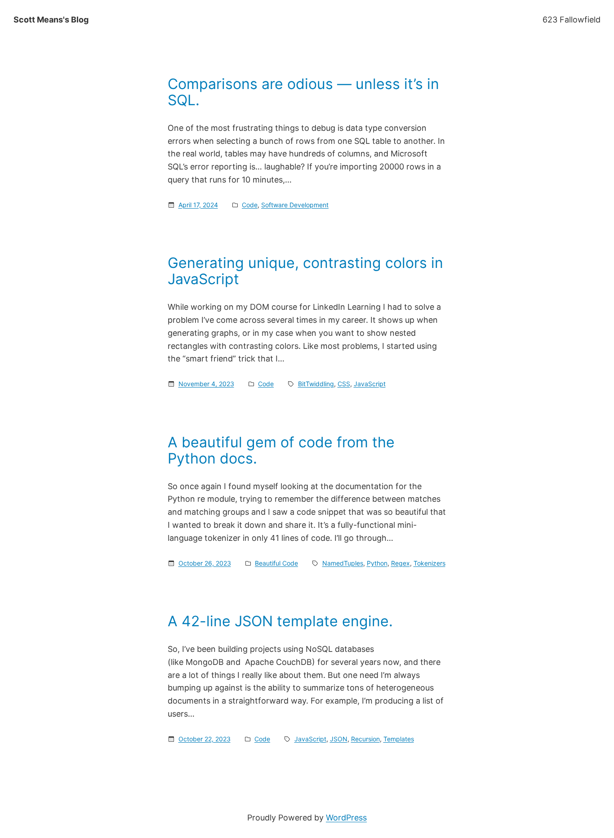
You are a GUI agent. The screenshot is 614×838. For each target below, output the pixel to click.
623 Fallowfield (572, 19)
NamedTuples (342, 563)
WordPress (346, 817)
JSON (338, 739)
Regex (400, 563)
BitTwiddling (316, 384)
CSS (344, 384)
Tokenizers (429, 563)
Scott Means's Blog (51, 19)
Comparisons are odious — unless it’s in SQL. (303, 92)
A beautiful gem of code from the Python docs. (281, 450)
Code (250, 205)
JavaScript (370, 384)
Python (377, 563)
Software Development (295, 205)
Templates (398, 739)
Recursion (365, 739)
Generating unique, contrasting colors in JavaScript (305, 271)
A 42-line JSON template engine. (280, 621)
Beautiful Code (276, 563)
